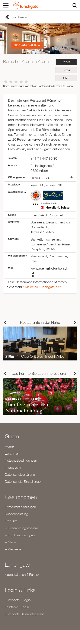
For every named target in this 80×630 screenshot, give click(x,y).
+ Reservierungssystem (21, 528)
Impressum (13, 467)
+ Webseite (13, 549)
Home (9, 446)
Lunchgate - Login (18, 600)
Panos (66, 62)
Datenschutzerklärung (20, 474)
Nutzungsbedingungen (21, 460)
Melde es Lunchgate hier (43, 287)
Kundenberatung (16, 514)
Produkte (11, 521)
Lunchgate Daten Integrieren (24, 614)
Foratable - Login (17, 607)
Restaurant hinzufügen (20, 507)
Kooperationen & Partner (22, 574)
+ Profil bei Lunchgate (20, 535)
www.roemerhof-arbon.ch (49, 268)
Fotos (66, 70)
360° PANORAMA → (27, 45)
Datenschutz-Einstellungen (23, 481)
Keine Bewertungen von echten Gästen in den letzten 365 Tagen (38, 86)
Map (66, 78)
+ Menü (10, 542)
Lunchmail (12, 453)
